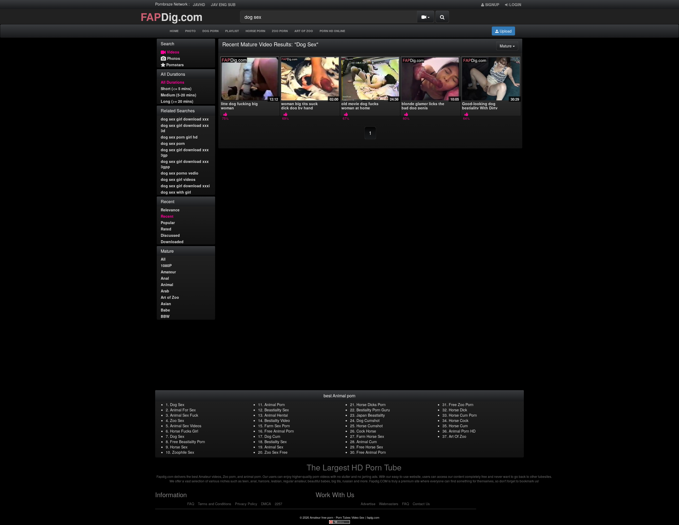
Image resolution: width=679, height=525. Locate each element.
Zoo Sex (177, 420)
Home (174, 31)
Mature (509, 45)
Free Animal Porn (279, 431)
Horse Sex (179, 447)
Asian (166, 303)
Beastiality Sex (276, 409)
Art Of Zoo (303, 31)
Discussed (170, 235)
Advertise (368, 503)
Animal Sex (273, 447)
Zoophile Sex (183, 452)
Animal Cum (366, 441)
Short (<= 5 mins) (176, 88)
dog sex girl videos (178, 179)
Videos (172, 52)
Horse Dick (458, 409)
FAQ (190, 503)
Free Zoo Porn (461, 404)
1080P (166, 265)
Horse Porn (255, 31)
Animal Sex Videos (185, 425)
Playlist (232, 31)
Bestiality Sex (275, 441)
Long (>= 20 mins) (177, 101)
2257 (278, 503)
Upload (505, 31)
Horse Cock (458, 420)
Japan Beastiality (370, 415)
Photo (190, 31)
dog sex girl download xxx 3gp (185, 152)
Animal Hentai (276, 415)
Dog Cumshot (368, 420)
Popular (168, 222)
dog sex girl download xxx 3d (185, 128)
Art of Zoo (170, 297)
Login (514, 4)
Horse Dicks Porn (371, 404)
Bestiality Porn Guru (373, 409)
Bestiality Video (277, 420)
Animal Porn (274, 404)
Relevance (170, 209)
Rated (166, 229)
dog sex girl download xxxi (185, 185)
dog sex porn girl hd (179, 137)
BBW (165, 316)
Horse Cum (458, 425)
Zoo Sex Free (276, 452)
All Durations (172, 82)
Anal (165, 278)
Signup (491, 4)
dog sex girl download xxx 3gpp (185, 164)
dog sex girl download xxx (185, 119)
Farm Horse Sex (370, 436)
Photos (173, 58)
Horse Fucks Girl (184, 431)
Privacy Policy (246, 503)
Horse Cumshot (369, 425)
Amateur (168, 271)
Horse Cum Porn (463, 415)
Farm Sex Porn (277, 425)
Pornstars (174, 64)
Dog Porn (210, 31)
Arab (165, 290)
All (163, 259)
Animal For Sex (183, 409)
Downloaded (172, 241)
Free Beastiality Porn (187, 441)
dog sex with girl (176, 192)
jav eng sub (223, 4)
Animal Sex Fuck (184, 415)
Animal (167, 284)
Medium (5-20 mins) (178, 94)
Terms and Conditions (214, 503)
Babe (165, 310)
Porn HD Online (332, 31)
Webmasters (388, 503)
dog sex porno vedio (179, 173)
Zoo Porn (280, 31)
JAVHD (199, 4)
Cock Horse (366, 431)
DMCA (266, 503)
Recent (167, 216)
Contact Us (421, 503)
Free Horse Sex (369, 447)
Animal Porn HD (462, 431)
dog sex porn (173, 143)
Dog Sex (177, 404)
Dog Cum (272, 436)
